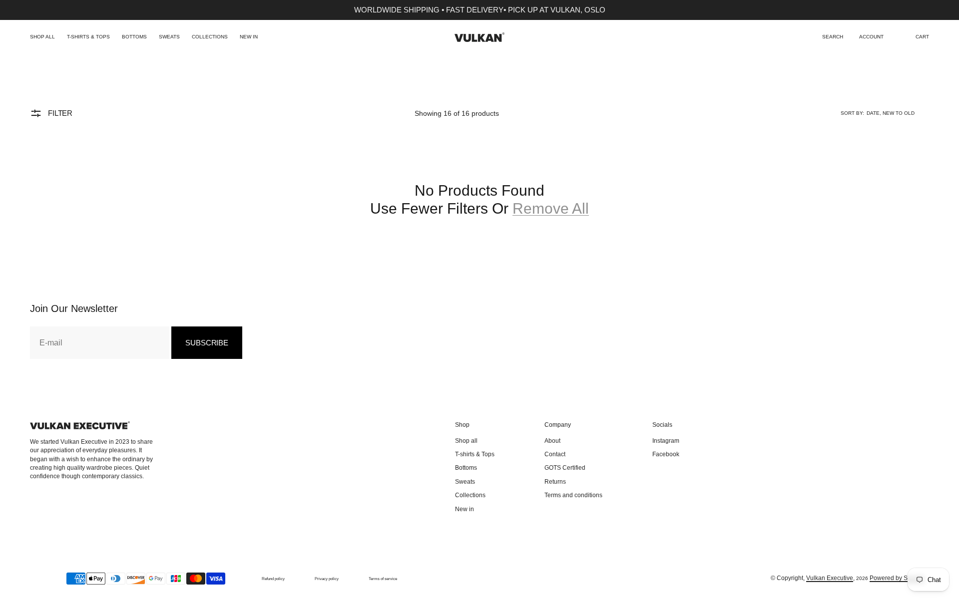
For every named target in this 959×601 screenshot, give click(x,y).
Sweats (169, 36)
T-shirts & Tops (88, 36)
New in (249, 36)
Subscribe (206, 342)
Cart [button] (922, 36)
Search (832, 36)
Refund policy (273, 578)
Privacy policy (327, 578)
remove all (550, 208)
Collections (210, 36)
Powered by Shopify (897, 578)
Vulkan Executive (829, 578)
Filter (60, 113)
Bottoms (134, 36)
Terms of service (383, 578)
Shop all (42, 36)
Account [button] (871, 36)
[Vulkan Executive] (479, 37)
